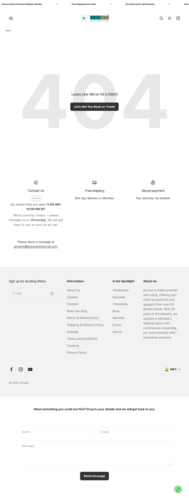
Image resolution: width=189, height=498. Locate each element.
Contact (72, 304)
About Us (73, 290)
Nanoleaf (119, 297)
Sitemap (72, 332)
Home (8, 31)
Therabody (120, 304)
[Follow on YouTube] (30, 369)
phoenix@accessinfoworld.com (35, 246)
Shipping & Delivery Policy (85, 325)
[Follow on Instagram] (20, 369)
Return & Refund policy (83, 318)
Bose (116, 311)
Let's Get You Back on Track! (94, 106)
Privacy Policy (77, 352)
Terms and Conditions (82, 338)
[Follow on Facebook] (11, 369)
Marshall (118, 318)
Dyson (117, 325)
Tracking (73, 345)
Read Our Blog (77, 311)
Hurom (117, 332)
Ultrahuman (121, 290)
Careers (72, 297)
